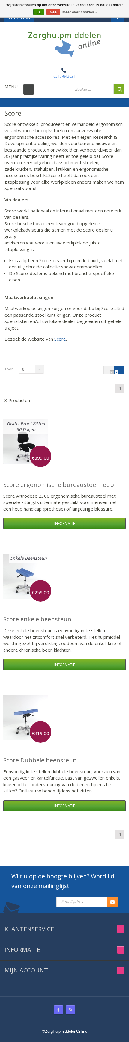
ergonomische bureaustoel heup (58, 485)
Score (60, 339)
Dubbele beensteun (40, 760)
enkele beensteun (37, 619)
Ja (39, 12)
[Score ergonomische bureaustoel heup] (25, 441)
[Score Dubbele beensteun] (25, 717)
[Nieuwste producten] (70, 1009)
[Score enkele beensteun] (25, 576)
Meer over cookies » (79, 12)
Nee (53, 12)
